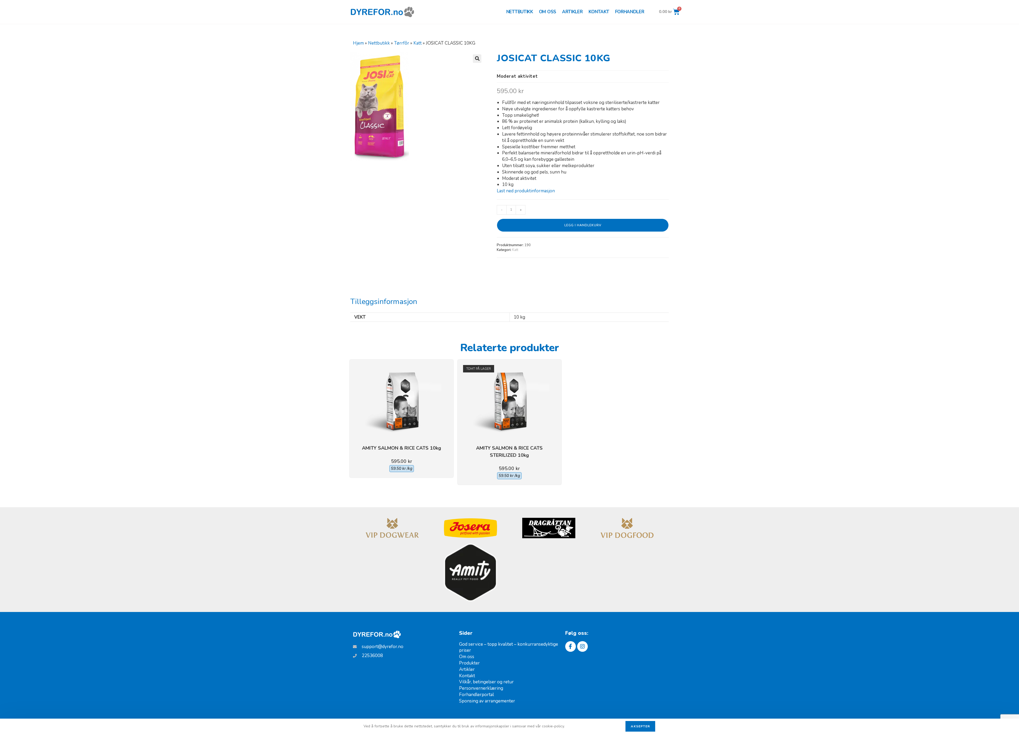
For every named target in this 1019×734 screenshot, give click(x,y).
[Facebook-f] (570, 646)
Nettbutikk (519, 11)
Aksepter (640, 726)
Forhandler (629, 11)
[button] (477, 58)
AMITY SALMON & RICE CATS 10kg (401, 448)
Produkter (469, 663)
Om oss (547, 11)
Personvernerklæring (481, 688)
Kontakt (599, 11)
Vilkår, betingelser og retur (486, 682)
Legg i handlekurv (582, 225)
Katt (417, 43)
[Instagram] (582, 646)
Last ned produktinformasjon (526, 191)
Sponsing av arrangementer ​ (487, 701)
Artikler (572, 11)
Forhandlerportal (476, 695)
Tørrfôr (401, 43)
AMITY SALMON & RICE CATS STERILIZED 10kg (509, 451)
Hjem (358, 43)
